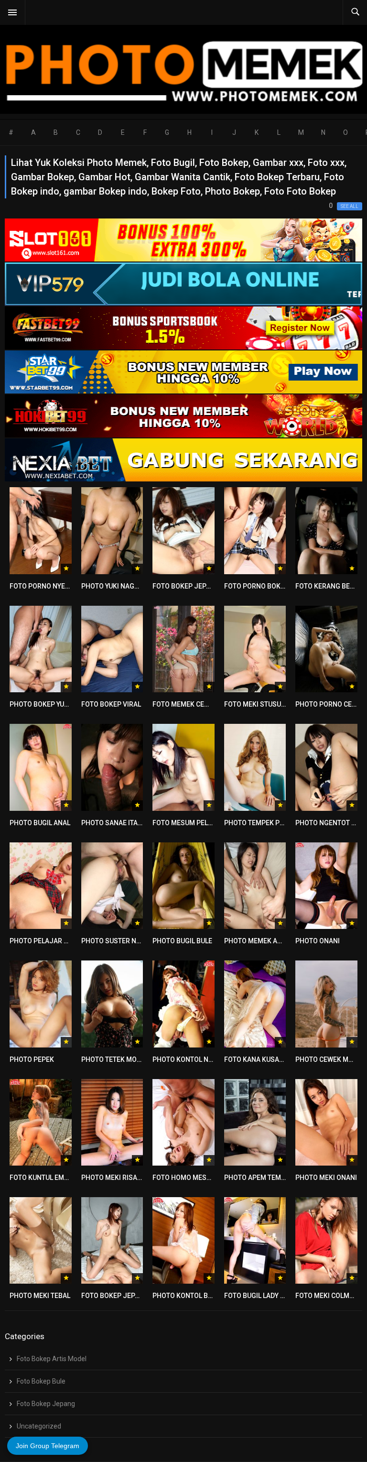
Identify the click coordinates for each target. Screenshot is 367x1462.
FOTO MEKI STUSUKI (255, 704)
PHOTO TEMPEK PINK (257, 823)
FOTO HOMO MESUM (184, 1177)
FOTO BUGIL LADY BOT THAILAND (275, 1295)
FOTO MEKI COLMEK (326, 1295)
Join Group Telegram (47, 1446)
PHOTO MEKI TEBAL (40, 1295)
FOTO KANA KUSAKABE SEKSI (270, 1059)
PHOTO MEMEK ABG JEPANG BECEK (279, 941)
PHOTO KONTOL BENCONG (193, 1295)
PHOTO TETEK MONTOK (117, 1059)
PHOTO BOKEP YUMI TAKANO (54, 704)
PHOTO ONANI (317, 941)
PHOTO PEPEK (32, 1059)
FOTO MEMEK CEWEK (185, 704)
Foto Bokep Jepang (46, 1403)
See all (349, 206)
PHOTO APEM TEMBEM (259, 1177)
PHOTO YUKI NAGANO (114, 586)
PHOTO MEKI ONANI (326, 1177)
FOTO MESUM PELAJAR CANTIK (201, 823)
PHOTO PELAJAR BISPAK (48, 941)
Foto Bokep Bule (41, 1381)
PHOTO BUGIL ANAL (40, 823)
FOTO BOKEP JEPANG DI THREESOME (139, 1295)
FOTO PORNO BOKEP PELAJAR (271, 586)
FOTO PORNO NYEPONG (47, 586)
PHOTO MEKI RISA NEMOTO (123, 1177)
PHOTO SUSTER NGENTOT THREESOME (142, 941)
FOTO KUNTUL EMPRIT (44, 1177)
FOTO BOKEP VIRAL (111, 704)
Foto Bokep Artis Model (51, 1359)
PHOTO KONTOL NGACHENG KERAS (207, 1059)
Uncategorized (39, 1426)
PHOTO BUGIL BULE (182, 941)
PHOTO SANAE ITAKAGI (117, 823)
